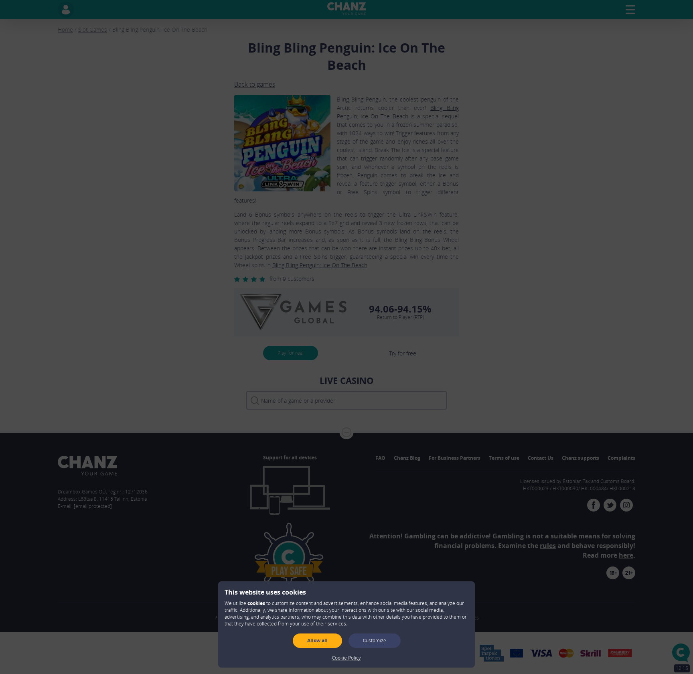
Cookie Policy (346, 657)
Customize (374, 640)
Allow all (317, 640)
